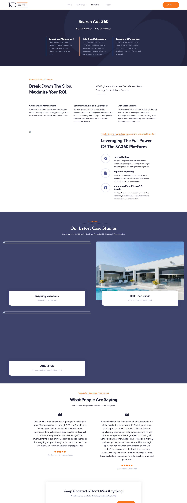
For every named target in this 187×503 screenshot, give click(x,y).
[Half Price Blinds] (140, 243)
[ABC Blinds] (47, 313)
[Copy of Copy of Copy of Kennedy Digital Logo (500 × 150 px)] (18, 3)
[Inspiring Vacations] (47, 243)
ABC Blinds (47, 366)
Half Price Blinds (140, 296)
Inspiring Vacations (47, 296)
